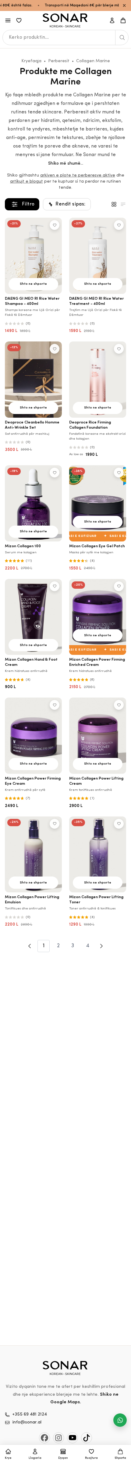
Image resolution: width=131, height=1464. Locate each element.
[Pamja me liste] (123, 204)
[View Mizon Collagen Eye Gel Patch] (97, 503)
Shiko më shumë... (65, 163)
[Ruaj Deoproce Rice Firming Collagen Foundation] (119, 349)
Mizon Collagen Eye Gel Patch (97, 546)
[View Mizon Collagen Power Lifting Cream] (97, 736)
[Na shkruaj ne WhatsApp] (120, 1420)
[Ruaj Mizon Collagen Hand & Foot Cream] (54, 586)
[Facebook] (44, 1437)
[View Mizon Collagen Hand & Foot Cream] (33, 617)
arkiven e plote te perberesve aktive (77, 175)
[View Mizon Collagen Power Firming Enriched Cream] (97, 617)
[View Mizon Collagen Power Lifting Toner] (97, 854)
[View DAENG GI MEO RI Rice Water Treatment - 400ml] (97, 256)
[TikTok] (86, 1437)
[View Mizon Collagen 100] (33, 503)
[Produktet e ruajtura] (18, 20)
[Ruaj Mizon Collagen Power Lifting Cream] (119, 705)
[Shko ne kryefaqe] (65, 20)
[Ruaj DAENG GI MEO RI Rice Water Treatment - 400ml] (119, 225)
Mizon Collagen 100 (23, 546)
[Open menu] (7, 20)
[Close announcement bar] (124, 5)
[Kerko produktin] (122, 37)
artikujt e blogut (26, 181)
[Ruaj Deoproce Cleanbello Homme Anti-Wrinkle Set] (54, 349)
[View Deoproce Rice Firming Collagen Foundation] (97, 379)
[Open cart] (123, 20)
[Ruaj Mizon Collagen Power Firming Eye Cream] (54, 705)
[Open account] (112, 20)
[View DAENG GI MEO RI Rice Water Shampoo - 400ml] (33, 256)
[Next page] (101, 946)
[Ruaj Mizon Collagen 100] (54, 472)
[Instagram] (58, 1437)
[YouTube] (72, 1437)
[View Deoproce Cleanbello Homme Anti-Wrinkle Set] (33, 379)
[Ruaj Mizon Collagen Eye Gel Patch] (119, 472)
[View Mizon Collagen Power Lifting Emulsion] (33, 854)
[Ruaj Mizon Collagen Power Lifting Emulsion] (54, 824)
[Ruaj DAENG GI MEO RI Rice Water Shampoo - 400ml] (54, 225)
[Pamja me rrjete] (114, 204)
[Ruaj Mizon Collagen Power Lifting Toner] (119, 824)
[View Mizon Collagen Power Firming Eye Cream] (33, 736)
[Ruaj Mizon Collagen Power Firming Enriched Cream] (119, 586)
